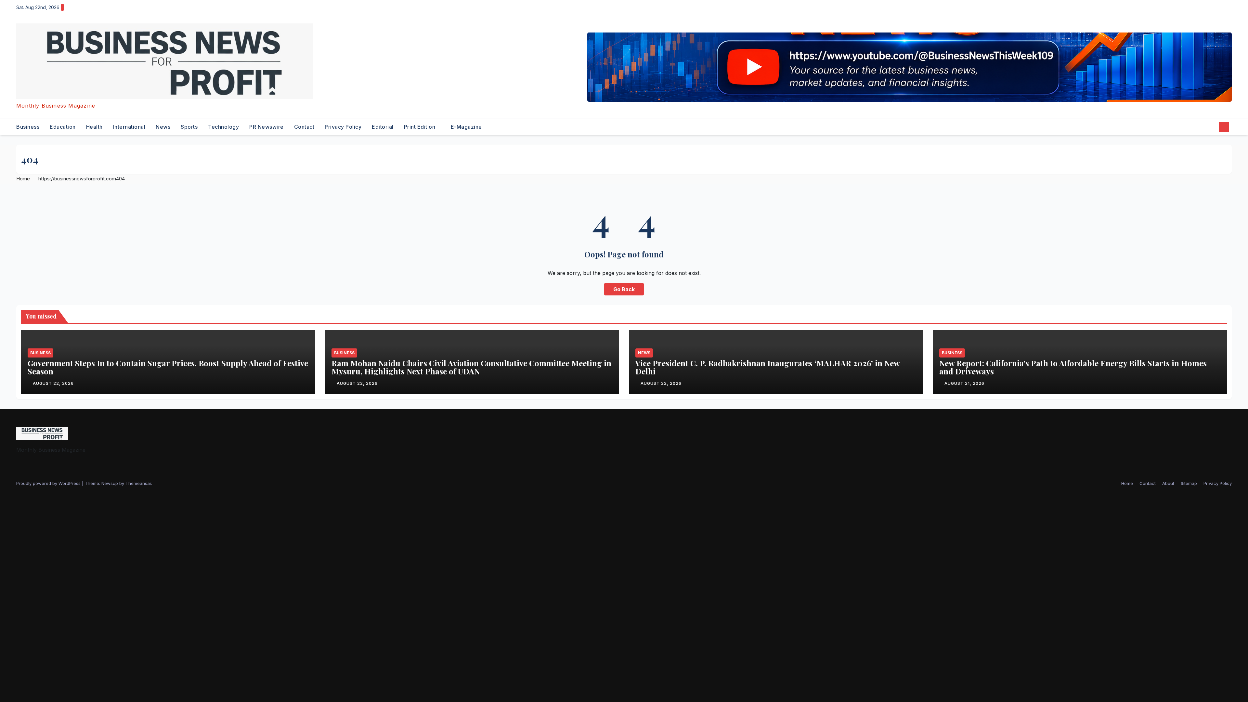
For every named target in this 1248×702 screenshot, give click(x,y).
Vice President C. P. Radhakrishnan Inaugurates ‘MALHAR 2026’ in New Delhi (767, 367)
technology (223, 127)
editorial (383, 127)
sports (189, 127)
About (1168, 483)
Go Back (624, 289)
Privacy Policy (343, 127)
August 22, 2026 (53, 383)
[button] (1212, 127)
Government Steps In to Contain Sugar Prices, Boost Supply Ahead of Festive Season (168, 367)
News (163, 127)
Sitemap (1189, 483)
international (129, 127)
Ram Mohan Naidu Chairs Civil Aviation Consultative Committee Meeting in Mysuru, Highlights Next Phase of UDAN (471, 367)
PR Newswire (266, 127)
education (63, 127)
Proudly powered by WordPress (49, 483)
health (94, 127)
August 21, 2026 (964, 383)
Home (23, 179)
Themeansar (138, 483)
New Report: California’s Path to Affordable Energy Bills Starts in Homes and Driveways (1073, 367)
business (27, 127)
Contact (304, 127)
